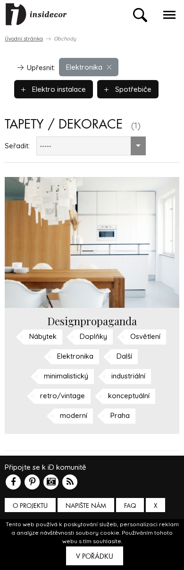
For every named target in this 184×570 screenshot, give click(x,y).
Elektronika (84, 67)
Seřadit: (17, 145)
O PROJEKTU (30, 506)
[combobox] (91, 145)
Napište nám (86, 506)
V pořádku (94, 556)
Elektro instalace (58, 89)
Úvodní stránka (24, 38)
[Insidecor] (36, 14)
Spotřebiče (132, 89)
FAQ (130, 506)
